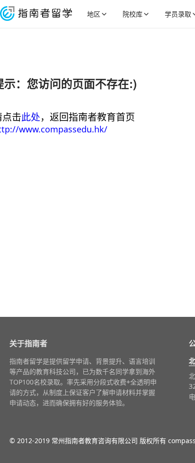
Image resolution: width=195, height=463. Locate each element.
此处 (30, 117)
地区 (93, 13)
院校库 (132, 13)
